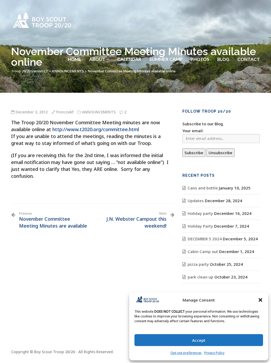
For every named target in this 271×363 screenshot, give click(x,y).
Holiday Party (200, 226)
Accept (198, 340)
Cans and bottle (203, 188)
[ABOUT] (99, 46)
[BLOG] (223, 46)
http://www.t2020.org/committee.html (95, 129)
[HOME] (74, 46)
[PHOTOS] (200, 46)
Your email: (193, 130)
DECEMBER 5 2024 (205, 238)
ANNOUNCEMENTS (99, 111)
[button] (260, 300)
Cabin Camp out (203, 251)
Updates (196, 200)
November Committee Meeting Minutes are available (53, 220)
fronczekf (65, 111)
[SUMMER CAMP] (166, 46)
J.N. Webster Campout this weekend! (136, 220)
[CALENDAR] (129, 46)
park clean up (200, 277)
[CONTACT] (248, 46)
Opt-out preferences (186, 353)
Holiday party (200, 213)
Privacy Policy (214, 353)
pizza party (198, 264)
